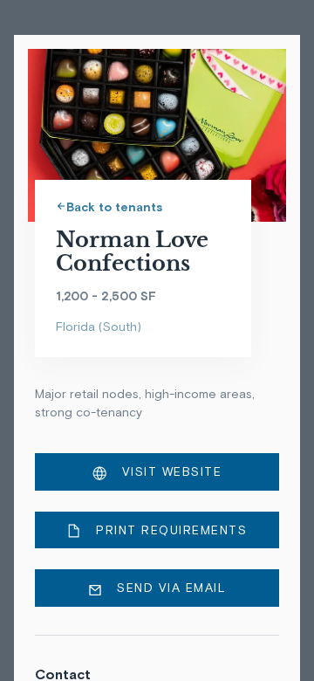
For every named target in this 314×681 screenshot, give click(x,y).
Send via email (170, 588)
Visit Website (169, 471)
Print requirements (170, 530)
